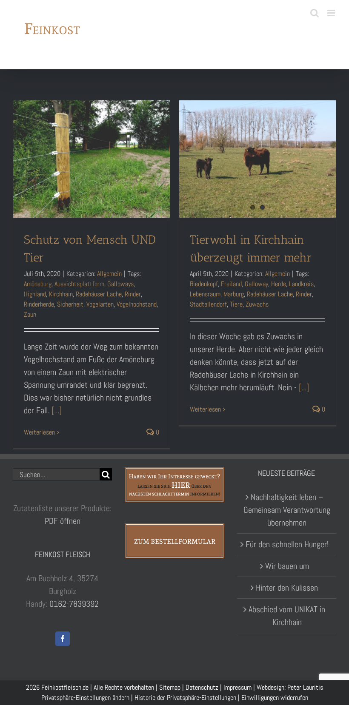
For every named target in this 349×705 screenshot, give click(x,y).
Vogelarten (100, 304)
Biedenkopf (204, 283)
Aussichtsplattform (79, 283)
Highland (35, 294)
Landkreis (301, 283)
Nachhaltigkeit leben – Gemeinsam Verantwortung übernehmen (286, 510)
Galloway (256, 283)
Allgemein (109, 273)
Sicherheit (70, 304)
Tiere (236, 304)
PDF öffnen (62, 520)
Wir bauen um (287, 565)
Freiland (231, 283)
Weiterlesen (39, 432)
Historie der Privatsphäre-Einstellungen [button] (185, 697)
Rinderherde (39, 304)
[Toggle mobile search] (314, 13)
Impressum (237, 687)
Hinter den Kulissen (287, 587)
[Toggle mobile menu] (331, 13)
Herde (278, 283)
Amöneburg (37, 283)
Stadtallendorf (208, 304)
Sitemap (169, 687)
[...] (56, 410)
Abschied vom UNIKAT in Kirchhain (287, 616)
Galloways (120, 283)
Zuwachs (257, 304)
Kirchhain (61, 294)
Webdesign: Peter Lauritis (290, 687)
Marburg (233, 294)
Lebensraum (205, 294)
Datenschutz (202, 687)
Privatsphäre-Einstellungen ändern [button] (85, 697)
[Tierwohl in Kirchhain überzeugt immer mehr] (257, 159)
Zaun (30, 314)
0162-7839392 (74, 603)
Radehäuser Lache (99, 294)
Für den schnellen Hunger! (287, 544)
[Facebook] (62, 638)
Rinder (133, 294)
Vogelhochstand (137, 304)
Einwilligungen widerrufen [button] (274, 697)
